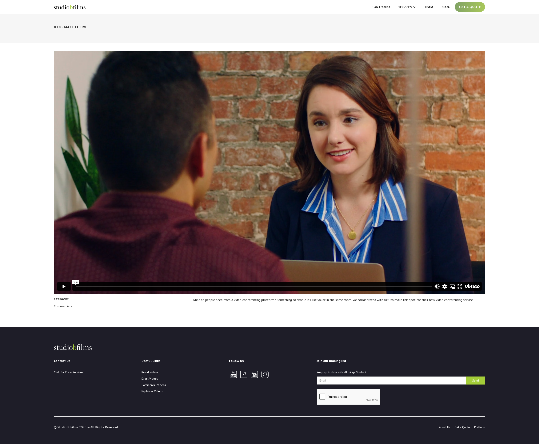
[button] (407, 7)
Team (428, 7)
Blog (446, 7)
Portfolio (380, 7)
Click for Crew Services (68, 372)
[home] (69, 7)
